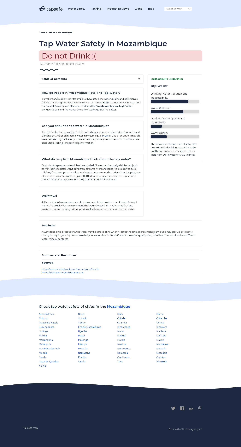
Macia (120, 331)
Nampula (122, 353)
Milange (82, 344)
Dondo (160, 322)
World (139, 8)
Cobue (82, 322)
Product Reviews (118, 8)
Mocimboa (162, 344)
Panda (42, 357)
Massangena (46, 340)
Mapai (81, 335)
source (106, 135)
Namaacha (84, 353)
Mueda (43, 353)
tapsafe (54, 9)
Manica (43, 335)
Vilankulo (161, 361)
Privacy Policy (70, 408)
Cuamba (122, 322)
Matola (121, 340)
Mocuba (82, 348)
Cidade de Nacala (48, 322)
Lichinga (43, 331)
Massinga (83, 340)
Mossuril (161, 348)
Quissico (160, 357)
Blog (151, 8)
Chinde (121, 318)
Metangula (45, 344)
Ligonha (82, 331)
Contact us (47, 408)
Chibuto (43, 318)
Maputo (121, 335)
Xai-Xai (42, 366)
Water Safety (76, 8)
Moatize (121, 344)
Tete (119, 361)
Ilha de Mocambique (89, 327)
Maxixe (160, 340)
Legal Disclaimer (97, 408)
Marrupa (161, 335)
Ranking (96, 8)
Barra (81, 314)
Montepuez (124, 348)
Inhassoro (161, 327)
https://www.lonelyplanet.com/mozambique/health (70, 269)
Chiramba (161, 318)
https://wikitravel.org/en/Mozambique (63, 272)
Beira (120, 314)
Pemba (82, 357)
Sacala (81, 361)
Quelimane (123, 357)
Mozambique (118, 307)
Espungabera (46, 327)
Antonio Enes (46, 314)
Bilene (159, 314)
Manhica (161, 331)
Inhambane (123, 327)
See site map (31, 428)
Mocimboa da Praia (49, 348)
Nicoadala (161, 353)
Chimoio (82, 318)
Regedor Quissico (48, 361)
